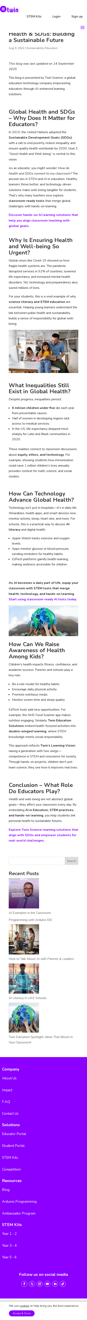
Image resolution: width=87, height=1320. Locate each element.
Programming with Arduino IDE (30, 920)
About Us (9, 1078)
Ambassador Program (18, 1213)
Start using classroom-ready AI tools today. (43, 599)
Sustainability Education (42, 48)
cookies (24, 1306)
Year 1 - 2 (9, 1233)
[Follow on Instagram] (40, 1284)
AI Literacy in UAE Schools (28, 998)
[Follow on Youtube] (47, 1284)
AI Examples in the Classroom (30, 913)
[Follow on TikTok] (63, 1284)
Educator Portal (14, 1134)
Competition (11, 1169)
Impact (7, 1090)
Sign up (77, 16)
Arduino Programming (19, 1201)
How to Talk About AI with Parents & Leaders (41, 959)
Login (56, 16)
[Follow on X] (32, 1284)
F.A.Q (6, 1101)
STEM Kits (34, 16)
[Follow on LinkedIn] (55, 1284)
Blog (6, 1189)
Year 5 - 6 (9, 1257)
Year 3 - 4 (9, 1245)
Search (71, 861)
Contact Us (10, 1113)
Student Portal (13, 1145)
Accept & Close (22, 1313)
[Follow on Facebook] (24, 1284)
